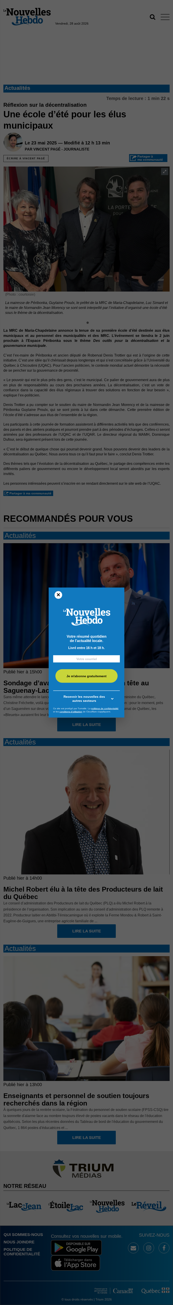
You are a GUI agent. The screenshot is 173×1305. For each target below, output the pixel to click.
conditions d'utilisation (70, 711)
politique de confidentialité (104, 708)
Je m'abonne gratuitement (86, 676)
